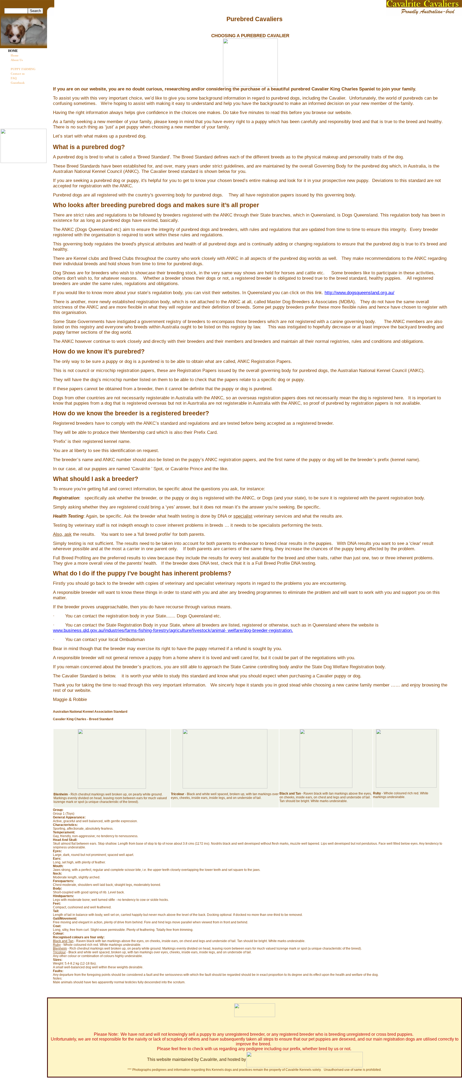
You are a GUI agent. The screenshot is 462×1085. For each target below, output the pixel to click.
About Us (17, 60)
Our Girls (14, 99)
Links (12, 115)
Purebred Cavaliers (23, 64)
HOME (13, 51)
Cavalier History (19, 88)
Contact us (18, 73)
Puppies (13, 104)
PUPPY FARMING (23, 69)
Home (14, 55)
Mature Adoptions (20, 109)
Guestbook (18, 82)
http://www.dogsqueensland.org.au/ (359, 292)
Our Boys (14, 93)
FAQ (14, 78)
